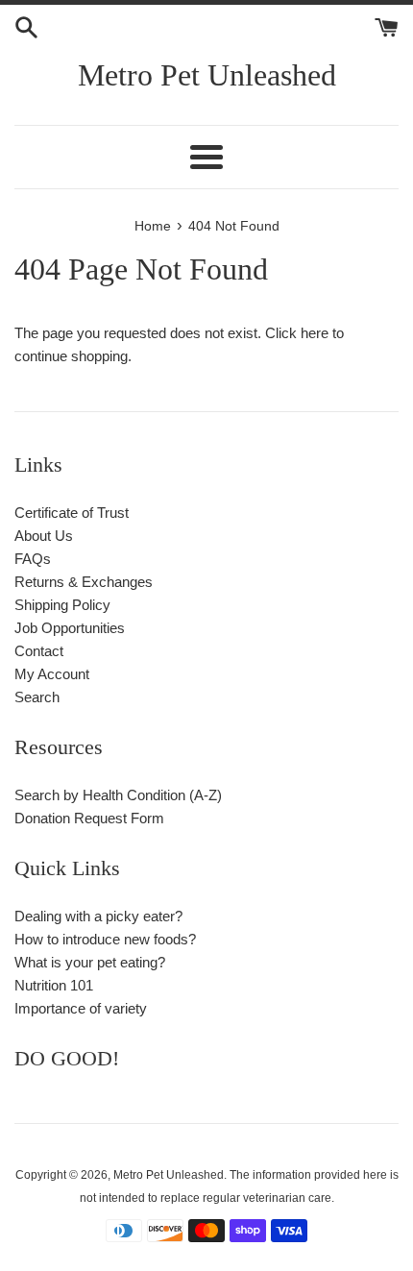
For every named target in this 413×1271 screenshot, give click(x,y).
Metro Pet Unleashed (207, 75)
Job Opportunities (69, 628)
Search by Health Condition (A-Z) (118, 795)
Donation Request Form (89, 818)
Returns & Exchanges (83, 582)
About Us (43, 535)
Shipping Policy (62, 605)
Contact (38, 651)
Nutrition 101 (53, 985)
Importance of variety (80, 1008)
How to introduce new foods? (105, 939)
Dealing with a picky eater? (98, 916)
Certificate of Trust (71, 512)
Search (37, 697)
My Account (51, 674)
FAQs (32, 558)
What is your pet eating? (89, 962)
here (314, 333)
